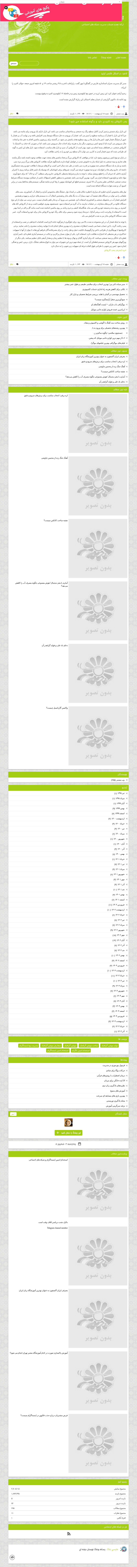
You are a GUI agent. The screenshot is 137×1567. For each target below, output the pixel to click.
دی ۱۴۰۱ (119, 889)
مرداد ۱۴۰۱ (118, 869)
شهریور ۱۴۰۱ (117, 874)
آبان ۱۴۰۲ (119, 940)
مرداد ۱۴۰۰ (118, 833)
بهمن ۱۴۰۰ (119, 854)
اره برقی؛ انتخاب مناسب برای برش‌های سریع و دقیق (103, 361)
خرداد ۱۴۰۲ (118, 915)
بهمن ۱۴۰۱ (119, 894)
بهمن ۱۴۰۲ (118, 955)
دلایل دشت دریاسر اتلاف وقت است (53, 1222)
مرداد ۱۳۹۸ (118, 798)
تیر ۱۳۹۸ (119, 793)
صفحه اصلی (121, 57)
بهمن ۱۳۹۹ (119, 808)
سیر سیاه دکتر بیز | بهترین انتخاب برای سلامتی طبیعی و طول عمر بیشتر (95, 284)
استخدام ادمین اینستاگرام (57, 1050)
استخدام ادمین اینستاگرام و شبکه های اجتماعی (48, 1160)
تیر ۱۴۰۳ (119, 981)
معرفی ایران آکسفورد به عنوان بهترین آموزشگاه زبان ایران (100, 356)
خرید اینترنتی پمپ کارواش (115, 250)
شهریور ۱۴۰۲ (117, 930)
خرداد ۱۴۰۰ (118, 823)
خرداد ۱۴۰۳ (118, 975)
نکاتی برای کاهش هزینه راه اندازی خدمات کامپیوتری (103, 289)
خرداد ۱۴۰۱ (118, 859)
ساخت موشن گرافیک (89, 1045)
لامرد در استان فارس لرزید (114, 73)
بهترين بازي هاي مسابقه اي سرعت (110, 1096)
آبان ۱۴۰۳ (119, 1001)
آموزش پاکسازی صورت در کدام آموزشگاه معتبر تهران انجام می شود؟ (39, 1353)
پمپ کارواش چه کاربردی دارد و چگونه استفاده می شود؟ (98, 121)
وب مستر (118, 780)
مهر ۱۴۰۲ (119, 935)
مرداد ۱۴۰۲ (118, 925)
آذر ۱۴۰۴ (119, 1031)
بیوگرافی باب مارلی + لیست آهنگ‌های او (108, 304)
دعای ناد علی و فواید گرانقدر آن (112, 382)
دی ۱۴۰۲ (119, 950)
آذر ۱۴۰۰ (119, 849)
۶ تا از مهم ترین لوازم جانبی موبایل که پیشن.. (106, 338)
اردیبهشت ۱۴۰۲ (116, 910)
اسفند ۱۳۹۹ (118, 813)
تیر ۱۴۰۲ (119, 920)
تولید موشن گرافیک (109, 1045)
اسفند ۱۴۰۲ (118, 960)
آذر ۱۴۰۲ (119, 945)
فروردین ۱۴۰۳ (117, 965)
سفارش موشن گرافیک (51, 1045)
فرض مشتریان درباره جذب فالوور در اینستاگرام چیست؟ (44, 1415)
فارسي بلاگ (112, 1549)
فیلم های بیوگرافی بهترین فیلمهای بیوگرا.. (107, 343)
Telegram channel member (57, 1228)
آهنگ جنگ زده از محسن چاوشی (112, 366)
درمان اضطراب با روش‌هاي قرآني (111, 1075)
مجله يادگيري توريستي (115, 1101)
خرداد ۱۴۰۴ (118, 1026)
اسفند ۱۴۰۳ (118, 1011)
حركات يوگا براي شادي (115, 1070)
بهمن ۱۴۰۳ (119, 1006)
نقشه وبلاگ (106, 57)
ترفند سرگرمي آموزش (115, 1106)
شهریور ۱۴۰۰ (117, 839)
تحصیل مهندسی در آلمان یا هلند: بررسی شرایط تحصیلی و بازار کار (97, 294)
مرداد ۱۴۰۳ (118, 986)
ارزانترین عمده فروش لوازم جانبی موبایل (108, 309)
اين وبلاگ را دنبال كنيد (68, 1133)
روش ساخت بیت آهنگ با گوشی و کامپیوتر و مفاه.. (104, 323)
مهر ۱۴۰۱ (119, 879)
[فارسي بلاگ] (123, 1549)
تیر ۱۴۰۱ (119, 864)
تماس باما (92, 57)
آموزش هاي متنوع (117, 1091)
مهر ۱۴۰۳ (119, 996)
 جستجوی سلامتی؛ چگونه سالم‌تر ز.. (109, 333)
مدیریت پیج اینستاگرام (28, 1045)
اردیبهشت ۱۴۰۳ (116, 970)
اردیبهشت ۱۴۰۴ (116, 1021)
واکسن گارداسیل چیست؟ (57, 708)
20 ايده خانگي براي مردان (114, 1080)
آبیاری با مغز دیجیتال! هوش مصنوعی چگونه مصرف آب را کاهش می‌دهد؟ (95, 377)
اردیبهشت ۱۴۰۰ (116, 818)
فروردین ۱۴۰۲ (117, 905)
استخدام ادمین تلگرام (81, 1050)
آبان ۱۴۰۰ (119, 844)
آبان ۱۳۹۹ (119, 803)
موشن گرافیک (70, 1045)
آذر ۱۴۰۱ (119, 884)
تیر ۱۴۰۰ (119, 828)
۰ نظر (12, 113)
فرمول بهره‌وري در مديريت (114, 1065)
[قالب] (12, 1557)
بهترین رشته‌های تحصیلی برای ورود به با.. (108, 328)
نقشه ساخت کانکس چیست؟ (113, 371)
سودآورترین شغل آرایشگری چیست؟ (110, 299)
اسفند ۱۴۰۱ (118, 899)
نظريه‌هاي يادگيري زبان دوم (113, 1085)
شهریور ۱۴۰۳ (117, 991)
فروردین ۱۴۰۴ (117, 1016)
